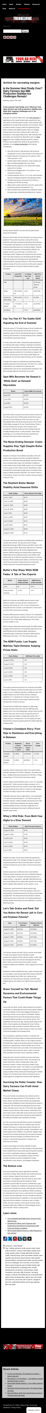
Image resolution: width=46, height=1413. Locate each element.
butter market (35, 1248)
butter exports (26, 1248)
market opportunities (20, 144)
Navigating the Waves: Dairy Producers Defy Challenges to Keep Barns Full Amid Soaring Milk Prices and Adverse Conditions (23, 1225)
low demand (19, 1270)
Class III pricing (15, 1255)
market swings (28, 1270)
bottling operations (15, 1248)
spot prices (18, 1279)
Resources (36, 4)
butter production (10, 1251)
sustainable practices (18, 1282)
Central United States (24, 1251)
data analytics (35, 1258)
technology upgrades (33, 1282)
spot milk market (36, 1277)
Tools (4, 8)
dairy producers (26, 1258)
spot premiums (10, 1279)
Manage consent (34, 1410)
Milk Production (26, 1272)
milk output (16, 1272)
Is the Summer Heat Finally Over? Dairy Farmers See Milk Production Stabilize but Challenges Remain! (22, 92)
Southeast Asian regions (22, 1277)
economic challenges (12, 1263)
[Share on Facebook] (5, 1239)
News (11, 4)
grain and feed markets (29, 1265)
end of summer (24, 1263)
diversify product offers (24, 1260)
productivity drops (36, 1275)
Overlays (39, 1296)
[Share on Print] (25, 1239)
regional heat (9, 1277)
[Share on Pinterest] (15, 1239)
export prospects (15, 1265)
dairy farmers (15, 1258)
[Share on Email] (29, 1239)
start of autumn (28, 1279)
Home (4, 4)
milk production (34, 118)
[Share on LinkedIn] (20, 1239)
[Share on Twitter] (10, 1239)
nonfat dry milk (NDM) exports (20, 1275)
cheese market (14, 1253)
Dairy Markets (17, 1246)
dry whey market (37, 1260)
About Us (12, 8)
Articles (18, 4)
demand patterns (10, 1260)
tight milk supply (10, 1284)
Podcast (27, 4)
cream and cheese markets (29, 1255)
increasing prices (25, 1267)
